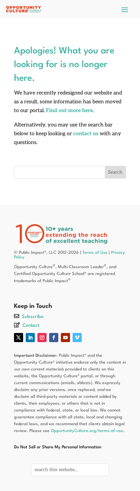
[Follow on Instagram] (42, 337)
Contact (30, 325)
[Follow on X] (18, 337)
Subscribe (33, 316)
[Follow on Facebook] (53, 337)
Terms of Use (94, 253)
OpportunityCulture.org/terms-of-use (87, 431)
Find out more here (69, 111)
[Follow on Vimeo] (77, 337)
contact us (85, 134)
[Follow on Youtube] (65, 337)
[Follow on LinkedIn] (30, 337)
